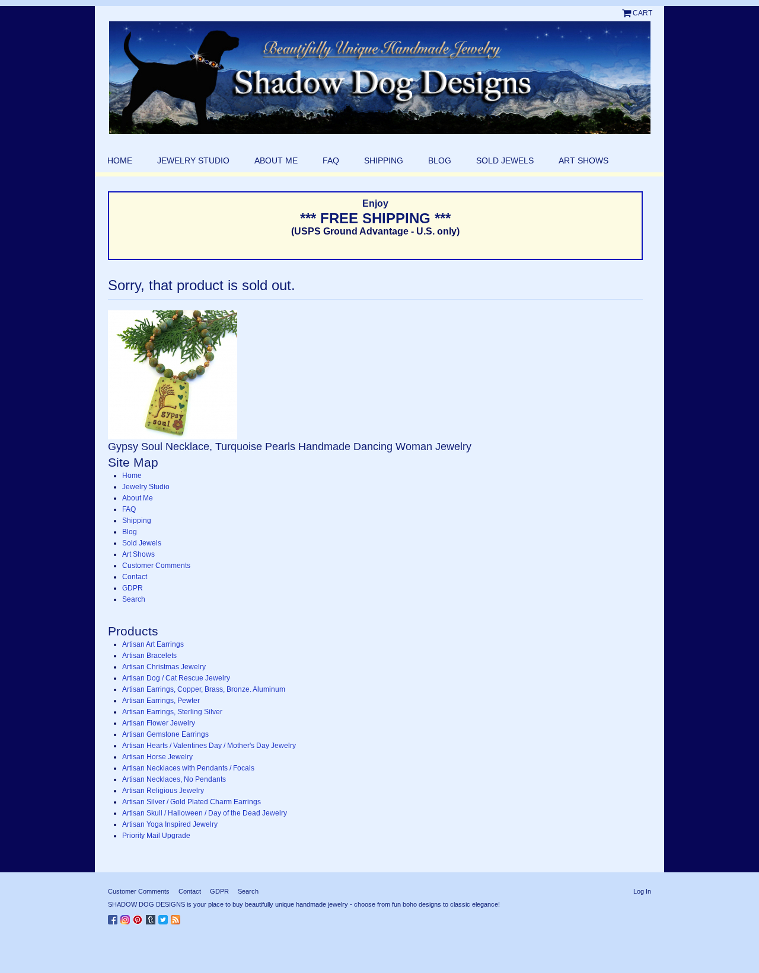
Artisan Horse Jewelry (157, 757)
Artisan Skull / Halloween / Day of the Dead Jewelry (204, 813)
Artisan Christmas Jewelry (164, 667)
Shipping (383, 160)
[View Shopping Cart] (627, 13)
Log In (642, 891)
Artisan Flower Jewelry (158, 723)
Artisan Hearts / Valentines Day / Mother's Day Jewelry (209, 745)
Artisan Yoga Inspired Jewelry (170, 824)
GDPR (132, 588)
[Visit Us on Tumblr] (152, 917)
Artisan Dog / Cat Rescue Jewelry (176, 678)
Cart (642, 13)
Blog (439, 160)
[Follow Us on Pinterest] (139, 917)
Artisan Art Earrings (153, 644)
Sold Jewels (505, 160)
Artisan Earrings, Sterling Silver (172, 712)
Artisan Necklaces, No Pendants (174, 779)
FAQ (331, 160)
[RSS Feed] (177, 917)
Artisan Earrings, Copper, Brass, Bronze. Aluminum (203, 689)
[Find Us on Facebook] (114, 917)
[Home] (379, 77)
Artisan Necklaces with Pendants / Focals (188, 768)
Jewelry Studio (193, 160)
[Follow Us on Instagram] (126, 917)
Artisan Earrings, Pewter (161, 700)
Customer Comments (156, 565)
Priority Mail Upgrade (156, 835)
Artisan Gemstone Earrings (165, 734)
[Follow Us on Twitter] (164, 917)
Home (119, 160)
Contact (134, 577)
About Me (276, 160)
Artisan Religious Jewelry (163, 790)
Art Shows (583, 160)
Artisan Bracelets (149, 655)
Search (133, 599)
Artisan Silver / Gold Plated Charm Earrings (191, 802)
